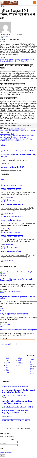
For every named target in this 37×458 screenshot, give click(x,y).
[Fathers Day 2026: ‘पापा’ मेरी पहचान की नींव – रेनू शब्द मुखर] (17, 151)
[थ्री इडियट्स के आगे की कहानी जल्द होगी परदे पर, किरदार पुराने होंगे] (5, 324)
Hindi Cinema (20, 130)
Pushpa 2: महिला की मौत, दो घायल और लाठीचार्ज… (14, 314)
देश (5, 275)
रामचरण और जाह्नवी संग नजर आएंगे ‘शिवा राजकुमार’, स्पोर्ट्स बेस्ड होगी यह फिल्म (15, 412)
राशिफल (3, 179)
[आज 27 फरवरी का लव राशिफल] (12, 185)
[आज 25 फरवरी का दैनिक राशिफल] (10, 232)
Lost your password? (6, 452)
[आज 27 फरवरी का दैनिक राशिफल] (10, 201)
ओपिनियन (3, 145)
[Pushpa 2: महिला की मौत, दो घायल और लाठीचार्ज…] (3, 308)
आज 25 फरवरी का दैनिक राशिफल (12, 236)
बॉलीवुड (2, 293)
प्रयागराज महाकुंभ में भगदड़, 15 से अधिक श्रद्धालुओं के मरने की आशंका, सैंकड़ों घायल (18, 391)
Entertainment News (10, 130)
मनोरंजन (2, 6)
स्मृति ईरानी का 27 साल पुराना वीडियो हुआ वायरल (13, 59)
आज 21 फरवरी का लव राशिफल (11, 252)
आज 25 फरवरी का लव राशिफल (11, 220)
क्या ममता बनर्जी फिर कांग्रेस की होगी (12, 167)
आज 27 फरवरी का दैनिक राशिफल (12, 205)
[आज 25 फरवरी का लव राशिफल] (12, 216)
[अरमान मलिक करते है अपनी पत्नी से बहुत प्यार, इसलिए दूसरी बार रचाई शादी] (10, 291)
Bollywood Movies (12, 129)
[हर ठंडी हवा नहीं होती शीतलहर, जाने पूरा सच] (7, 416)
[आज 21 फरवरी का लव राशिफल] (12, 248)
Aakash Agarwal (8, 197)
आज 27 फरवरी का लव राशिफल (11, 189)
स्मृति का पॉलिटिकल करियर (20, 61)
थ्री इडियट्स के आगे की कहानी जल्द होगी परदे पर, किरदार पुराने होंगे (18, 330)
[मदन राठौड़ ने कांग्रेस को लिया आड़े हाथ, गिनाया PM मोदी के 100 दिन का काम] (18, 397)
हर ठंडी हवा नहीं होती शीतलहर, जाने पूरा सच (16, 420)
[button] (34, 2)
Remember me (6, 449)
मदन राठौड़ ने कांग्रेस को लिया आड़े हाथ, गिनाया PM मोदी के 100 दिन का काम (17, 402)
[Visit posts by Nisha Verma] (5, 32)
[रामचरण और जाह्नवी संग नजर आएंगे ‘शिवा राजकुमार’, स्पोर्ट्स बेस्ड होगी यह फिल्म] (17, 407)
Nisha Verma (4, 36)
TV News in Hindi (29, 130)
